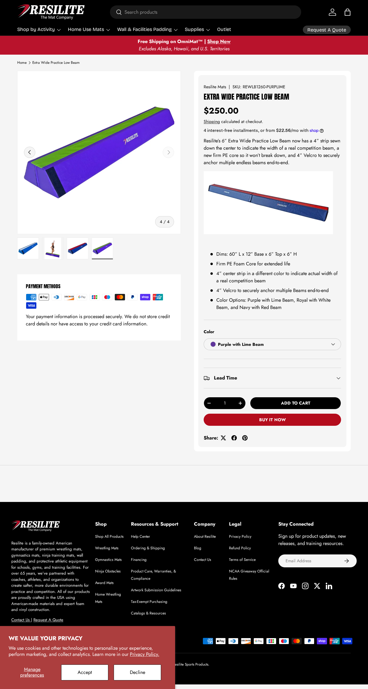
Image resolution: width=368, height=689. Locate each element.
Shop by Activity (36, 29)
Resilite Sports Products (190, 664)
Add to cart (295, 403)
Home (22, 62)
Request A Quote (48, 620)
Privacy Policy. (144, 654)
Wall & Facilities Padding (144, 29)
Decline (137, 672)
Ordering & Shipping (148, 548)
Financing (139, 559)
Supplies (194, 29)
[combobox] (205, 12)
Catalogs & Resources (148, 613)
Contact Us (21, 620)
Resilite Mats (215, 87)
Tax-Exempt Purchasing (149, 601)
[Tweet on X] (223, 438)
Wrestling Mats (107, 548)
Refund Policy (240, 548)
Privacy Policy (240, 536)
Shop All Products (109, 536)
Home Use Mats (86, 29)
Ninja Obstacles (108, 571)
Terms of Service (242, 559)
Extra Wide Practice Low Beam (56, 62)
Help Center (140, 536)
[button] (347, 12)
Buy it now (272, 420)
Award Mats (104, 582)
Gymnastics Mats (108, 559)
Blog (197, 548)
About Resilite (205, 536)
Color (209, 332)
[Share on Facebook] (234, 438)
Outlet (224, 29)
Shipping (212, 121)
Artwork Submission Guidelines (156, 590)
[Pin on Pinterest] (244, 438)
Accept (85, 672)
